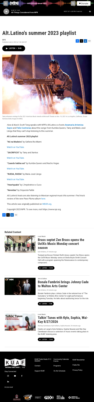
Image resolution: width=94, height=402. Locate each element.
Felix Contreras (24, 128)
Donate (84, 3)
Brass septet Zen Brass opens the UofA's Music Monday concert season (61, 244)
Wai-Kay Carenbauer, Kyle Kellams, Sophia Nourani (54, 326)
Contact (37, 366)
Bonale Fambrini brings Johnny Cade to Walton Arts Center (63, 284)
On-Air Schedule (59, 371)
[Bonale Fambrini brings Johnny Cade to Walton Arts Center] (20, 286)
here (43, 198)
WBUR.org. (47, 204)
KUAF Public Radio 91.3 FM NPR (43, 360)
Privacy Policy (77, 370)
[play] (6, 11)
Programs (57, 366)
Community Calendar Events (61, 360)
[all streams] (90, 11)
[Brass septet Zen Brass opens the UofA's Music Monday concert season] (20, 244)
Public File (76, 365)
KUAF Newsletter (79, 360)
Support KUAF (40, 371)
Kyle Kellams (42, 252)
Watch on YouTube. (15, 147)
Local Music (42, 236)
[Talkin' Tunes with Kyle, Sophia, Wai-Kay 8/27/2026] (20, 322)
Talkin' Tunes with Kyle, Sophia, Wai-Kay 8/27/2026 (63, 320)
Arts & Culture (42, 279)
